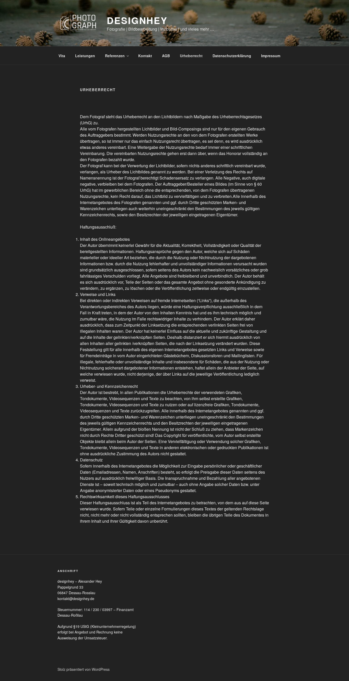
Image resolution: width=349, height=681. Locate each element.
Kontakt (145, 55)
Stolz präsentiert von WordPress (83, 669)
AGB (166, 55)
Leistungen (85, 55)
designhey (137, 20)
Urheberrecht (191, 55)
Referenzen (115, 55)
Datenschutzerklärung (232, 55)
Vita (62, 55)
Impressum (270, 55)
